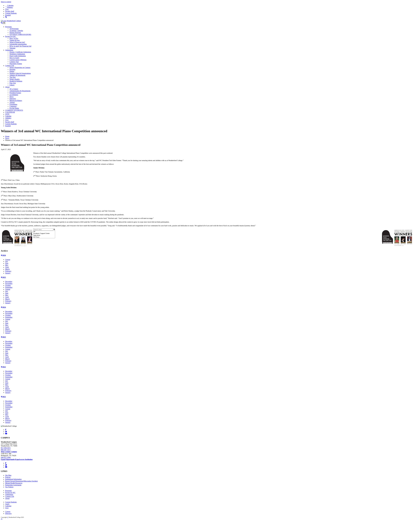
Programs (8, 27)
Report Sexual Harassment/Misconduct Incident (21, 481)
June (6, 263)
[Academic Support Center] (44, 233)
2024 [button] (4, 307)
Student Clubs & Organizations (20, 73)
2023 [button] (4, 337)
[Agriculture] (44, 235)
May (6, 265)
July (6, 261)
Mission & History (15, 100)
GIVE (7, 114)
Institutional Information (13, 479)
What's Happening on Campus (19, 67)
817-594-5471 (6, 448)
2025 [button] (4, 277)
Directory (12, 99)
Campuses (12, 106)
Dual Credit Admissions (17, 56)
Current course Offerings (17, 60)
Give (7, 9)
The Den (12, 77)
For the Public (14, 108)
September (8, 287)
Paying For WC (10, 36)
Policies (7, 477)
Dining (11, 71)
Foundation (13, 104)
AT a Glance (13, 89)
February (8, 271)
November (8, 283)
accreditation (13, 95)
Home (7, 136)
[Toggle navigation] (4, 23)
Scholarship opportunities (18, 44)
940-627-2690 (6, 457)
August (7, 259)
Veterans (12, 48)
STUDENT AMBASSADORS (20, 34)
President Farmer (15, 93)
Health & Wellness (15, 81)
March (7, 269)
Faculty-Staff (9, 11)
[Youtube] (6, 434)
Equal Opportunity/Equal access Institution (17, 459)
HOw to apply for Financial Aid (20, 46)
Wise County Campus (9, 452)
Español (8, 15)
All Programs (14, 29)
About (7, 87)
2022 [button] (4, 367)
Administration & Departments (19, 91)
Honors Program (15, 32)
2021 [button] (4, 397)
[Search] (6, 17)
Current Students (11, 13)
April (7, 267)
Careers (7, 511)
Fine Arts (12, 83)
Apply (7, 504)
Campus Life (9, 65)
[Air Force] (44, 237)
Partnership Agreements (13, 485)
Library (12, 85)
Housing (12, 69)
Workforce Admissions (17, 54)
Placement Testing (15, 64)
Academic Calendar (16, 31)
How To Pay (13, 38)
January (7, 273)
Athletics (9, 7)
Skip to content (6, 2)
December (8, 281)
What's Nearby (14, 79)
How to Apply (14, 58)
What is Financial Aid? (17, 42)
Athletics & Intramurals (17, 75)
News (11, 97)
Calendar (9, 5)
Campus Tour (14, 62)
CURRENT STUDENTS (14, 110)
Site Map (8, 475)
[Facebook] (5, 430)
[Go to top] (1, 519)
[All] (44, 232)
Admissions (9, 50)
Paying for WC (10, 492)
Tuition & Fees (14, 40)
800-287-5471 (6, 450)
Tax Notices (9, 487)
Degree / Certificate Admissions (20, 52)
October (8, 285)
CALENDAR (10, 112)
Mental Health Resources (13, 483)
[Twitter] (6, 432)
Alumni (12, 102)
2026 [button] (4, 255)
